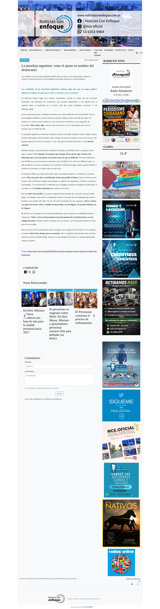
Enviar (59, 393)
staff (131, 50)
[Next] (93, 316)
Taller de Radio (98, 52)
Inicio (24, 50)
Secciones (85, 50)
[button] (137, 53)
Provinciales (53, 50)
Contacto (120, 50)
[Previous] (25, 316)
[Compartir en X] (29, 273)
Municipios (70, 50)
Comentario (29, 371)
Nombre (28, 362)
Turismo (108, 50)
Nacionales (35, 50)
